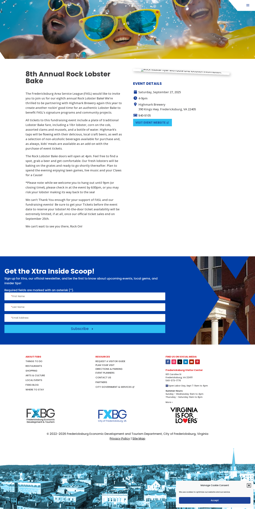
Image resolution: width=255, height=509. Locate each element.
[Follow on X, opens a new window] (179, 361)
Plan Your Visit (105, 365)
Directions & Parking (108, 369)
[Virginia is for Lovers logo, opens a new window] (184, 423)
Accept (215, 500)
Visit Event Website (150, 122)
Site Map (138, 438)
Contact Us (103, 377)
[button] (248, 485)
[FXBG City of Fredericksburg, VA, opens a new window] (112, 425)
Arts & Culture (35, 375)
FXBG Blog (32, 385)
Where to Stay (35, 389)
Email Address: (20, 317)
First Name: (18, 296)
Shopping (31, 370)
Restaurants (34, 366)
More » (169, 402)
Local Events (34, 380)
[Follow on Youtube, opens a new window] (191, 361)
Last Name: (18, 307)
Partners (101, 382)
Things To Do (34, 361)
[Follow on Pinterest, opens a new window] (197, 361)
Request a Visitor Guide (110, 361)
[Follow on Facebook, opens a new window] (168, 361)
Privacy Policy (120, 438)
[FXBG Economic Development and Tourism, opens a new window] (41, 425)
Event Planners (105, 372)
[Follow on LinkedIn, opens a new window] (185, 361)
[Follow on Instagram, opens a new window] (173, 361)
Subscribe (82, 328)
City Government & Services (113, 387)
